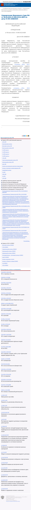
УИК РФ (4, 174)
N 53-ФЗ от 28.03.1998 (6, 384)
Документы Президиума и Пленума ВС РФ (12, 189)
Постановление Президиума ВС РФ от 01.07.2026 (14, 194)
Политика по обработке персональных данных (13, 501)
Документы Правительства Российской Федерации (15, 185)
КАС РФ (4, 164)
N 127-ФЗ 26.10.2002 (5, 364)
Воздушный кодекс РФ (8, 148)
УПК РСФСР (5, 265)
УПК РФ (4, 178)
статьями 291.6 (19, 64)
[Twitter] (25, 135)
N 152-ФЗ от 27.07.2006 (6, 369)
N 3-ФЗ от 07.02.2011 (5, 324)
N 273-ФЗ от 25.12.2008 (6, 308)
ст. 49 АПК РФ (4, 480)
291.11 (28, 64)
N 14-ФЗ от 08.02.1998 (6, 346)
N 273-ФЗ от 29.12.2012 (6, 287)
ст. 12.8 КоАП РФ (5, 435)
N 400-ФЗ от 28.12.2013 (6, 272)
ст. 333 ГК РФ (4, 395)
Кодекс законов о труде (8, 259)
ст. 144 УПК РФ (4, 457)
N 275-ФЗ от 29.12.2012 (6, 298)
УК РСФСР (4, 263)
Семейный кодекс (6, 170)
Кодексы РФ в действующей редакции (12, 140)
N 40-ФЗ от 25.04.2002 (6, 282)
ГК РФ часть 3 (5, 154)
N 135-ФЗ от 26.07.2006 (6, 334)
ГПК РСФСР (5, 247)
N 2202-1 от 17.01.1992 (5, 358)
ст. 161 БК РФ (4, 445)
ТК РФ (3, 172)
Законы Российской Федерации (10, 182)
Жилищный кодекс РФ (8, 162)
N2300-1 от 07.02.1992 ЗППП (7, 303)
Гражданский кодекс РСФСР (9, 249)
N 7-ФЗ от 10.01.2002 (5, 319)
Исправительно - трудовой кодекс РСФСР (12, 255)
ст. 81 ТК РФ (3, 419)
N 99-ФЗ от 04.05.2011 (6, 339)
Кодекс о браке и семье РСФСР (10, 261)
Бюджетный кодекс (7, 144)
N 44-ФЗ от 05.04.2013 (6, 374)
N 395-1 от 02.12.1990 (5, 390)
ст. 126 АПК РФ (4, 474)
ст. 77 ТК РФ (3, 452)
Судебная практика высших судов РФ (11, 180)
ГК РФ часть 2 (5, 152)
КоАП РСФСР (5, 257)
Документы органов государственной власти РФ (14, 187)
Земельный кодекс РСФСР (8, 253)
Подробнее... (27, 241)
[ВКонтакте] (24, 135)
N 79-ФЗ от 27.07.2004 (6, 293)
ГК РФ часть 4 (5, 156)
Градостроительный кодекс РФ (10, 160)
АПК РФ (4, 141)
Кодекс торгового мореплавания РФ (11, 168)
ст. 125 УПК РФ (4, 462)
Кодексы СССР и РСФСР (8, 243)
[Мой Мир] (28, 135)
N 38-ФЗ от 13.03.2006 (6, 313)
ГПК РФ (4, 158)
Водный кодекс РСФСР (8, 245)
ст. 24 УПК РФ (4, 467)
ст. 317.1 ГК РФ (4, 400)
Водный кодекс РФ (7, 146)
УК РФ (3, 176)
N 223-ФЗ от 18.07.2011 (6, 351)
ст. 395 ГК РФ (4, 405)
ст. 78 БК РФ (4, 426)
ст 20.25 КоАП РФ (5, 412)
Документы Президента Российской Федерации (14, 184)
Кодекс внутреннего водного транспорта (12, 166)
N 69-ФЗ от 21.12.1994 (5, 277)
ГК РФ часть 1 (5, 150)
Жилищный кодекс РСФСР (9, 251)
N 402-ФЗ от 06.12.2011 (6, 329)
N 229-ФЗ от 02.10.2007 (6, 379)
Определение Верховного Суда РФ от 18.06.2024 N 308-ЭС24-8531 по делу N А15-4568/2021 (15, 10)
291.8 (28, 88)
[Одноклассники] (27, 135)
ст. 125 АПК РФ (4, 488)
